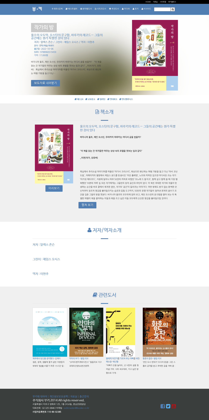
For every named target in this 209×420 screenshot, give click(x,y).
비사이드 (147, 9)
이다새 (126, 9)
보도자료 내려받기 (45, 83)
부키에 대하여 (40, 396)
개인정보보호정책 (58, 396)
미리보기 (54, 188)
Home (148, 2)
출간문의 (84, 396)
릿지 (136, 9)
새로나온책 (58, 9)
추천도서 (115, 9)
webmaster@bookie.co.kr (76, 408)
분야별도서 (87, 9)
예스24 (80, 99)
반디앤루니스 (127, 99)
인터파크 (113, 99)
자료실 (155, 2)
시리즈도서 (101, 9)
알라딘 (102, 99)
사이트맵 (163, 2)
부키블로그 (172, 2)
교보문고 (91, 99)
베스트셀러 (72, 9)
